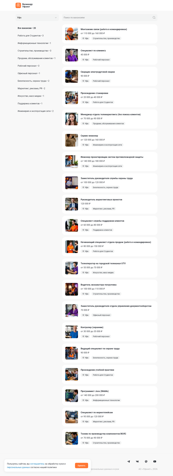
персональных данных (18, 467)
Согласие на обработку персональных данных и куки (92, 469)
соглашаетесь (37, 463)
